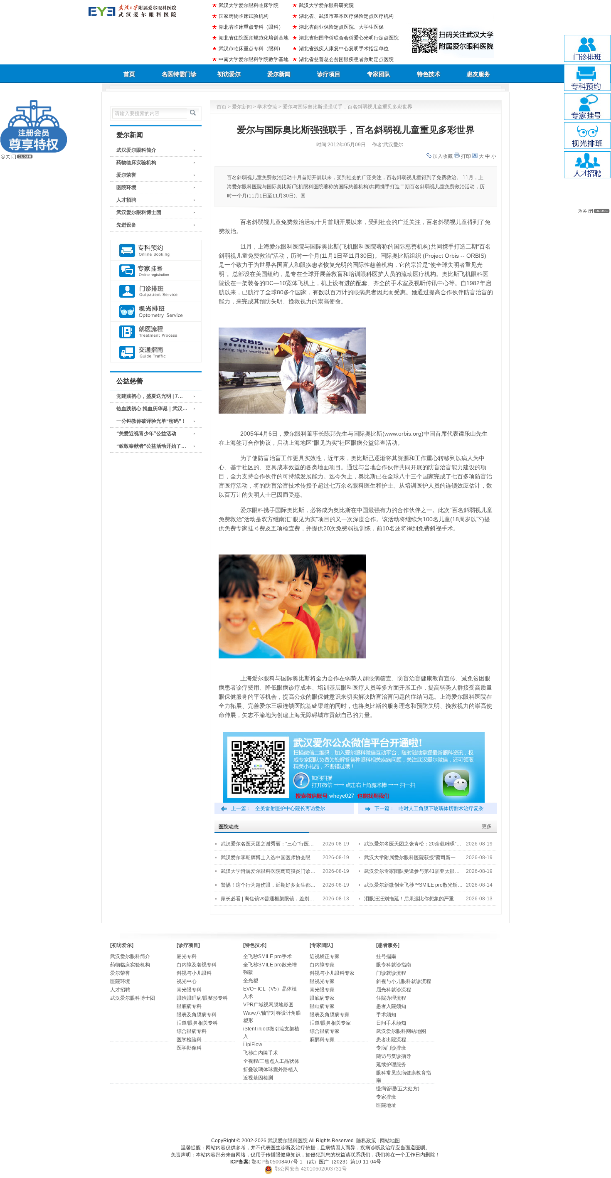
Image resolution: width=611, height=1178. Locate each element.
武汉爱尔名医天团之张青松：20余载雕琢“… (412, 844)
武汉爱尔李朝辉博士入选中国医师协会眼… (268, 857)
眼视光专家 (322, 981)
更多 (487, 826)
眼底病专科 (189, 1006)
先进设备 (126, 225)
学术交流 (267, 107)
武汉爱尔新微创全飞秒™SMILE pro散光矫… (413, 885)
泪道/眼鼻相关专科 (197, 1023)
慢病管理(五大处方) (397, 1089)
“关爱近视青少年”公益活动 (146, 433)
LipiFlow (252, 1044)
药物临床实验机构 (136, 162)
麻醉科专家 (322, 1039)
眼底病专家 (322, 998)
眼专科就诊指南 (393, 965)
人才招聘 (126, 200)
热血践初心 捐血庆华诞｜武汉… (151, 409)
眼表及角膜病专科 (197, 1015)
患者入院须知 (391, 1006)
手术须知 (386, 1015)
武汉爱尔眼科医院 (288, 1140)
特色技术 (428, 74)
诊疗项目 (328, 74)
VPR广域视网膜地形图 (268, 1005)
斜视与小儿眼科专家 (332, 973)
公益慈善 (129, 380)
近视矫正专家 (325, 956)
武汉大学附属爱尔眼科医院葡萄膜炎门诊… (268, 871)
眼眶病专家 (322, 1006)
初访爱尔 (229, 74)
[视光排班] (156, 311)
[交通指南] (156, 352)
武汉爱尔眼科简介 (136, 150)
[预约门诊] (156, 250)
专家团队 (378, 74)
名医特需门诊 (179, 74)
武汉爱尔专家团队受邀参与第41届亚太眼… (412, 871)
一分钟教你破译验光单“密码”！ (151, 421)
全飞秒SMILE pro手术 (267, 956)
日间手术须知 (391, 1023)
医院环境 (126, 187)
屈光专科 (187, 956)
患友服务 (478, 74)
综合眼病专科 (192, 1031)
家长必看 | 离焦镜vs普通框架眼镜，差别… (267, 899)
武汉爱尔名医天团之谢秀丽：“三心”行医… (267, 844)
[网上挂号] (156, 271)
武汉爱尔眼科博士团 (138, 212)
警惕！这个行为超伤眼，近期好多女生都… (268, 885)
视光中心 (187, 981)
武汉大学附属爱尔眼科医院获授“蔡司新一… (412, 857)
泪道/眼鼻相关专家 (330, 1023)
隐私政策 (366, 1140)
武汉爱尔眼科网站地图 (401, 1031)
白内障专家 (322, 965)
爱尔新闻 (279, 74)
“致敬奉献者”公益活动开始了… (151, 446)
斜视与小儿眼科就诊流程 (403, 981)
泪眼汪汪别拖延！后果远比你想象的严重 (409, 899)
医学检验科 (189, 1039)
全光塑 (250, 980)
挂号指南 (386, 956)
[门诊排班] (156, 291)
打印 (466, 156)
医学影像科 (189, 1048)
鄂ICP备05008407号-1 (277, 1162)
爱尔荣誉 (126, 175)
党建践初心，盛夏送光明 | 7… (149, 396)
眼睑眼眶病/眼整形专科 (202, 998)
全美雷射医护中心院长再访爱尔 (290, 808)
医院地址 (386, 1105)
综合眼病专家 (325, 1031)
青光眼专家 (322, 990)
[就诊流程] (156, 332)
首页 (129, 74)
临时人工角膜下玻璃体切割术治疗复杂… (443, 808)
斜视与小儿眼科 (194, 973)
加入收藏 (443, 156)
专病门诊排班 (391, 1048)
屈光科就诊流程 (393, 990)
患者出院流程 (391, 1039)
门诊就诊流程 (391, 973)
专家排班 (386, 1097)
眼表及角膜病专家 (330, 1015)
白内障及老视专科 (197, 965)
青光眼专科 (189, 990)
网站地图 (390, 1140)
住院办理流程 (391, 998)
